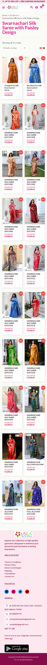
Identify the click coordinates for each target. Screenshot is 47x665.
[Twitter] (20, 592)
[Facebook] (7, 592)
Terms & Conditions (13, 562)
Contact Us (9, 576)
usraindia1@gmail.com (19, 624)
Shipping (8, 571)
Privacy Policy (10, 565)
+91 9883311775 (15, 614)
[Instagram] (13, 592)
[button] (31, 7)
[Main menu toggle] (3, 7)
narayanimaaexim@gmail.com (22, 619)
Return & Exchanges (13, 568)
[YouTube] (27, 592)
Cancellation (10, 573)
